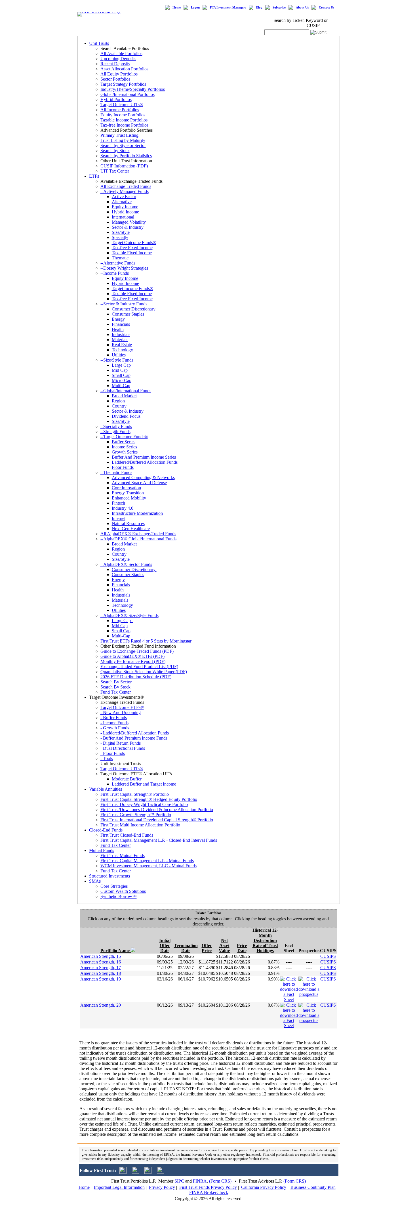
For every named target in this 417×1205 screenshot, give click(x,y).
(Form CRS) (220, 1181)
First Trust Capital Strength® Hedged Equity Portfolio (148, 799)
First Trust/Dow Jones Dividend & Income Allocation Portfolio (156, 809)
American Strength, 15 (100, 956)
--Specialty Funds (116, 426)
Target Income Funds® (132, 288)
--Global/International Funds (125, 390)
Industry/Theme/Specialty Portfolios (132, 89)
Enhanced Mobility (129, 498)
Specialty (120, 237)
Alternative (122, 201)
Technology (122, 349)
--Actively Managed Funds (124, 191)
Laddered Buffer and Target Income (144, 784)
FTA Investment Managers (228, 7)
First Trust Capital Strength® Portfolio (134, 794)
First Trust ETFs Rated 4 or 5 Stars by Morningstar (145, 641)
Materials (120, 339)
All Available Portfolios (121, 53)
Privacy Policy (162, 1187)
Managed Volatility (129, 222)
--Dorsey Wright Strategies (124, 268)
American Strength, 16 (100, 962)
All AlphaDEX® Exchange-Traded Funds (138, 533)
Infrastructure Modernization (137, 513)
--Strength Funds (115, 431)
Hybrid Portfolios (116, 99)
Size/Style (121, 232)
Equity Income (125, 206)
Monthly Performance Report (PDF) (132, 661)
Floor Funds (123, 467)
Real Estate (122, 344)
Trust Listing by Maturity (122, 140)
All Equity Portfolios (119, 74)
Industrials (121, 334)
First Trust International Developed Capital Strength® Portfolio (156, 819)
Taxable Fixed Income (132, 252)
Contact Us (326, 7)
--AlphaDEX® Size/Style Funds (129, 615)
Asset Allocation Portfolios (124, 68)
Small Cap (121, 375)
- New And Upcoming (120, 712)
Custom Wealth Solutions (123, 891)
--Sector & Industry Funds (123, 303)
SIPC (179, 1181)
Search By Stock (115, 687)
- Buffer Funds (113, 717)
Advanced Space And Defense (139, 482)
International (123, 217)
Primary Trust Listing (119, 135)
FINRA (200, 1181)
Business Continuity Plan (313, 1187)
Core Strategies (114, 886)
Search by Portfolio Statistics (126, 155)
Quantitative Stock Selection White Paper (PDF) (143, 671)
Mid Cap (120, 370)
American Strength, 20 (100, 1005)
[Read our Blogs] (160, 1172)
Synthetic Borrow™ (118, 896)
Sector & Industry (128, 227)
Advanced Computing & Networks (143, 477)
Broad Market (124, 395)
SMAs (95, 881)
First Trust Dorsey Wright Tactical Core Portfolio (144, 804)
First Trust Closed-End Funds (126, 835)
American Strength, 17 (100, 967)
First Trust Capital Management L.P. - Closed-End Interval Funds (158, 840)
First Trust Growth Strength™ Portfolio (135, 814)
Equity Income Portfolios (122, 114)
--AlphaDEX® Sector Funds (126, 564)
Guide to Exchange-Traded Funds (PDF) (137, 651)
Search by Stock (115, 150)
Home (176, 7)
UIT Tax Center (114, 171)
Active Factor (124, 196)
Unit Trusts (99, 43)
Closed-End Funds (106, 830)
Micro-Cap (121, 380)
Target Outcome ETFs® (122, 707)
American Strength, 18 (100, 973)
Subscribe (279, 7)
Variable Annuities (105, 789)
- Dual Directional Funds (122, 748)
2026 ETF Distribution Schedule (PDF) (135, 676)
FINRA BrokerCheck (208, 1192)
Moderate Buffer (127, 778)
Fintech (118, 503)
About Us (302, 7)
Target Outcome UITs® (121, 104)
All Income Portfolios (119, 109)
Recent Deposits (115, 63)
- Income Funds (114, 722)
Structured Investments (109, 876)
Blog (259, 7)
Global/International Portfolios (127, 94)
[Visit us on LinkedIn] (135, 1172)
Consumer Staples (128, 314)
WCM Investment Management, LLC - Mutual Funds (148, 865)
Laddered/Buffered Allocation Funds (145, 462)
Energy (118, 319)
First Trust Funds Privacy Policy (208, 1187)
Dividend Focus (126, 416)
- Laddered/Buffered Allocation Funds (134, 732)
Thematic (120, 257)
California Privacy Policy (263, 1187)
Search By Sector (116, 681)
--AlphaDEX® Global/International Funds (138, 538)
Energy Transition (128, 492)
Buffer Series (123, 441)
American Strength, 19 (100, 979)
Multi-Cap (121, 385)
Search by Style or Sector (123, 145)
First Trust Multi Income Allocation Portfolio (140, 824)
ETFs (94, 176)
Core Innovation (126, 487)
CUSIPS (328, 956)
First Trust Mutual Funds (122, 855)
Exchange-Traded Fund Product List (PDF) (139, 666)
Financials (121, 324)
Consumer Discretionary (134, 309)
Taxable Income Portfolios (124, 119)
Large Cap (122, 365)
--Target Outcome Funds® (124, 436)
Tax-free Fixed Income (132, 247)
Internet (118, 518)
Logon (195, 7)
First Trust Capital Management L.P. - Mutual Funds (147, 860)
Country (119, 406)
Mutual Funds (101, 850)
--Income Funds (114, 273)
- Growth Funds (114, 727)
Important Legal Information (119, 1187)
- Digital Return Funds (120, 743)
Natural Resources (128, 523)
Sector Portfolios (115, 79)
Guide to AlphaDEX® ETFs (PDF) (132, 656)
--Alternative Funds (117, 263)
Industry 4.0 (122, 508)
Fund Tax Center (115, 692)
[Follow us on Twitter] (123, 1172)
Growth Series (125, 452)
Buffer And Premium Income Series (144, 457)
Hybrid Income (125, 211)
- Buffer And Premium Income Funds (133, 738)
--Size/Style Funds (116, 360)
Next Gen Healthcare (131, 528)
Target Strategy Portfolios (123, 84)
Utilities (119, 354)
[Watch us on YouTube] (147, 1172)
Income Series (124, 446)
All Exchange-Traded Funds (125, 186)
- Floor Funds (112, 753)
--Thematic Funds (116, 472)
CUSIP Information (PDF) (124, 165)
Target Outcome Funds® (134, 242)
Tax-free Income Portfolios (124, 125)
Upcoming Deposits (118, 58)
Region (118, 400)
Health (118, 329)
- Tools (106, 758)
